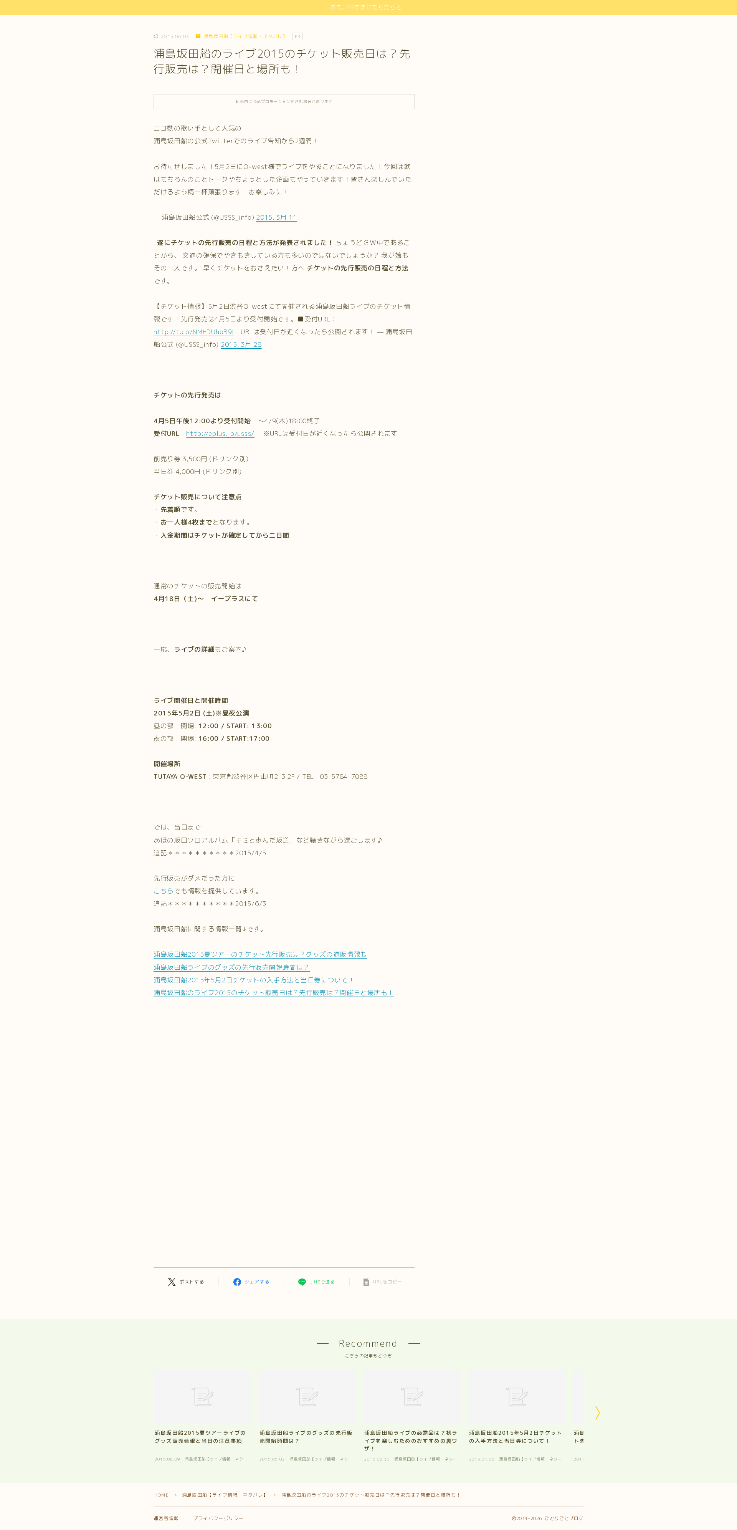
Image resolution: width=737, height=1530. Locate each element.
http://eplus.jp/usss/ (220, 433)
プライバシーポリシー (218, 1518)
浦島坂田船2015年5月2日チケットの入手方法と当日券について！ (254, 979)
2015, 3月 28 (241, 344)
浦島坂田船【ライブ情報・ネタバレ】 (245, 36)
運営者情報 (166, 1518)
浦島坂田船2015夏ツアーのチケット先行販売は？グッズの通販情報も (260, 954)
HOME (161, 1495)
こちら (164, 890)
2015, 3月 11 (276, 217)
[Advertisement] (221, 1136)
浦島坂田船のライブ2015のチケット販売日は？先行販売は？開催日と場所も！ (274, 992)
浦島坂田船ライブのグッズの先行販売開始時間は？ (232, 967)
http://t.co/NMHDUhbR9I (194, 331)
